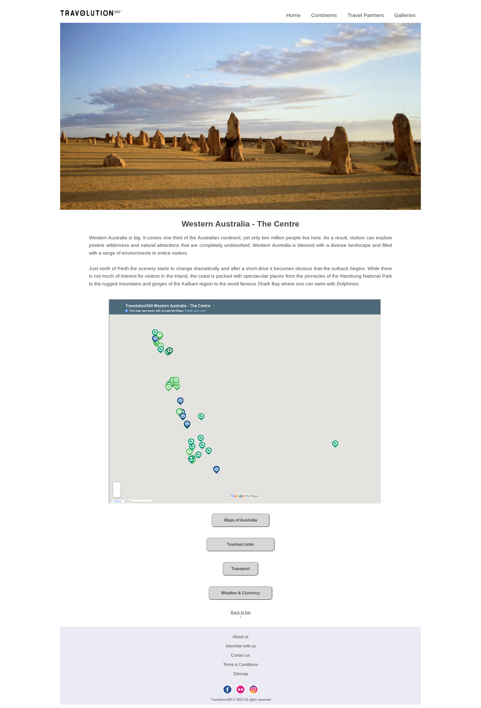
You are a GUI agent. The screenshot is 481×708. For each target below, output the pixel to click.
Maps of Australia (240, 520)
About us (241, 637)
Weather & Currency (240, 593)
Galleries (405, 15)
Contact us (240, 655)
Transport (240, 569)
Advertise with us (240, 646)
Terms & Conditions (240, 664)
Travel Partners (365, 15)
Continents (324, 15)
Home (293, 15)
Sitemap (240, 674)
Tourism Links (240, 544)
